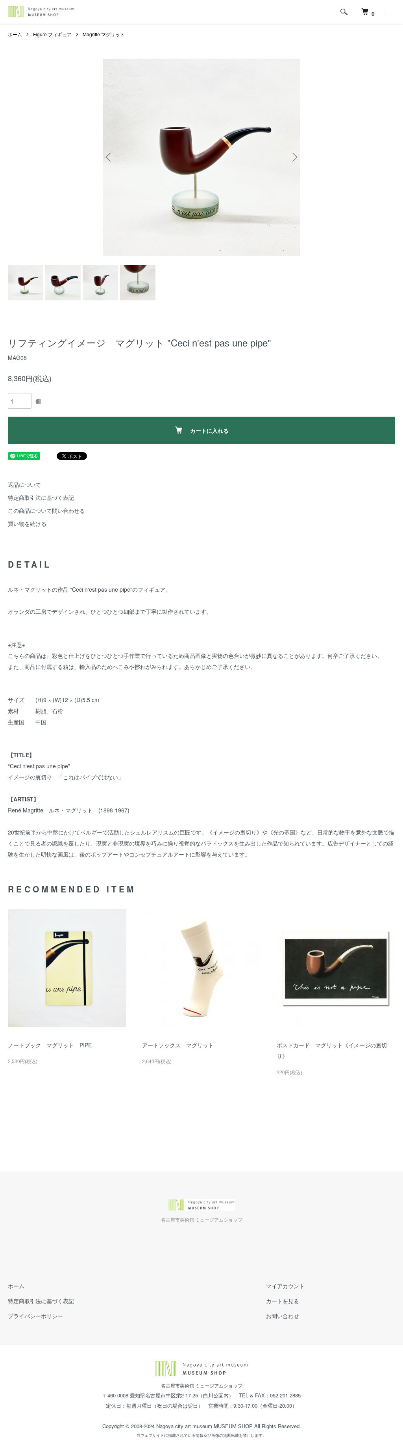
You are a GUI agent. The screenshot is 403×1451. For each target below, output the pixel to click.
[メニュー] (391, 12)
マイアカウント (285, 1286)
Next (294, 157)
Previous (109, 157)
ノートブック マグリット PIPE (50, 1045)
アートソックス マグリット (178, 1045)
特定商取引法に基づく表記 (41, 497)
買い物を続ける (27, 523)
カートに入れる (209, 430)
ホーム (15, 34)
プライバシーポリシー (35, 1316)
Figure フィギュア (52, 34)
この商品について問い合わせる (46, 510)
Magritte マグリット (104, 34)
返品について (24, 484)
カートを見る (282, 1301)
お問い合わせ (282, 1316)
